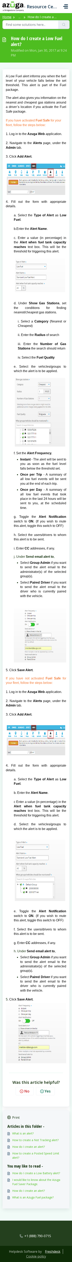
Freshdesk (52, 1251)
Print (16, 1117)
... (19, 17)
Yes (48, 1091)
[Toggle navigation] (66, 6)
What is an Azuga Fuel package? (33, 1197)
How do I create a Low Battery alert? (36, 1173)
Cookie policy (36, 1256)
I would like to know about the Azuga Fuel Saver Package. (36, 1182)
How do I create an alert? (28, 1147)
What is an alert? (23, 1133)
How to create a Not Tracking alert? (35, 1140)
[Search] (64, 24)
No (26, 1091)
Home (6, 17)
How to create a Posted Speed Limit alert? (35, 1155)
